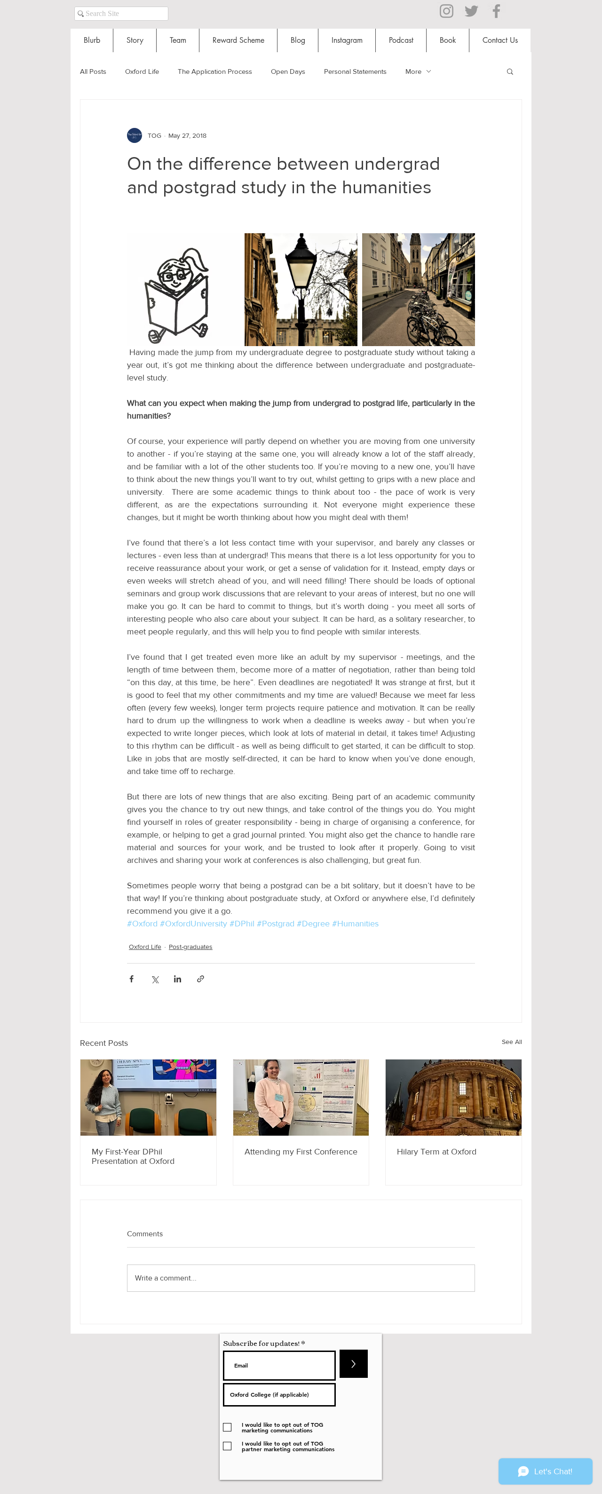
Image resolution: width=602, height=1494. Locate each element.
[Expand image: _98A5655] (418, 289)
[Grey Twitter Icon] (471, 11)
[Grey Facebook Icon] (496, 11)
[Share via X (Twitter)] (154, 978)
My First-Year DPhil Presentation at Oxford (133, 1156)
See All (512, 1041)
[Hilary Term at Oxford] (454, 1097)
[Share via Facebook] (131, 978)
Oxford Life (142, 71)
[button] (510, 71)
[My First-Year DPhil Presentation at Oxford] (148, 1097)
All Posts (93, 71)
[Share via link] (200, 978)
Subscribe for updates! (261, 1342)
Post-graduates (191, 946)
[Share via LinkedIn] (177, 978)
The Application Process (215, 71)
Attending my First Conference (301, 1151)
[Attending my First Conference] (301, 1097)
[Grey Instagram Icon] (446, 11)
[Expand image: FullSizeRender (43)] (183, 289)
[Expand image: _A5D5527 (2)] (301, 289)
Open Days (288, 71)
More (413, 71)
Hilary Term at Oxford (436, 1151)
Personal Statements (355, 71)
